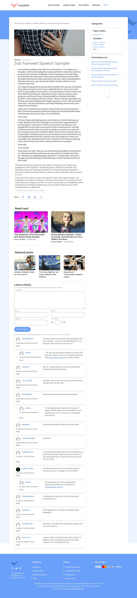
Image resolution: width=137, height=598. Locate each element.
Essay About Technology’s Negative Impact (73, 274)
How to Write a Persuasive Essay (104, 85)
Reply (18, 346)
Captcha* (54, 318)
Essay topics (98, 34)
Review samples (99, 42)
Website (17, 318)
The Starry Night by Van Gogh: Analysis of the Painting (49, 274)
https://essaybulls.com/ (58, 357)
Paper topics (99, 31)
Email (53, 311)
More (94, 49)
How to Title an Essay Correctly (104, 81)
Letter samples (99, 44)
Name (16, 311)
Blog (106, 5)
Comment (18, 290)
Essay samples (98, 47)
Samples (97, 38)
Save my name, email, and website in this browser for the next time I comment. (43, 334)
